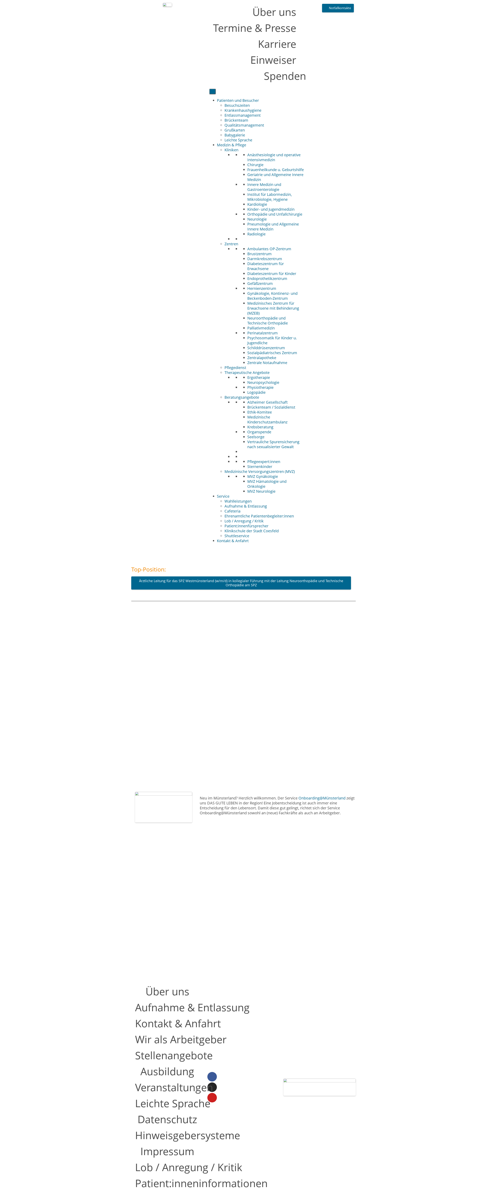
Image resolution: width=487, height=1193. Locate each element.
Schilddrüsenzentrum (266, 347)
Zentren (231, 243)
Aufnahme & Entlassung (245, 506)
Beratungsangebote (241, 397)
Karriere (277, 44)
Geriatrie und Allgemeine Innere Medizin (275, 177)
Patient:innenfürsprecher (246, 525)
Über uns (274, 12)
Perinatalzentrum (262, 333)
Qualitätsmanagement (244, 125)
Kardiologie (257, 204)
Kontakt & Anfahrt (233, 540)
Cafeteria (232, 511)
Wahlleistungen (238, 501)
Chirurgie (255, 164)
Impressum (167, 1151)
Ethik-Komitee (259, 412)
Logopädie (256, 392)
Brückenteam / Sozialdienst (271, 407)
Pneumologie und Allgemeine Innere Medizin (273, 227)
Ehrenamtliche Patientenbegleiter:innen (259, 516)
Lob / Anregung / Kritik (244, 521)
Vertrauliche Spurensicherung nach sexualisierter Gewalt (273, 444)
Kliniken (231, 149)
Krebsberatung (260, 427)
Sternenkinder (259, 466)
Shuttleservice (236, 535)
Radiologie (256, 234)
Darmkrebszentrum (264, 258)
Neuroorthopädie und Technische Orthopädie (267, 321)
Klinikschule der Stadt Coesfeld (251, 530)
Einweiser (273, 60)
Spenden (285, 76)
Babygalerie (234, 135)
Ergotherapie (258, 377)
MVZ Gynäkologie (262, 476)
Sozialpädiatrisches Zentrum (272, 352)
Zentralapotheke (261, 357)
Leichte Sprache (238, 140)
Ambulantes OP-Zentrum (269, 248)
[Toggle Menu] (212, 91)
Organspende (259, 431)
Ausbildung (167, 1071)
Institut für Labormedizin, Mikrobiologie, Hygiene (269, 197)
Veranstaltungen (174, 1087)
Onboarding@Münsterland (321, 798)
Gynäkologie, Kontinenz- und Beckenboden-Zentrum (272, 296)
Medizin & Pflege (231, 144)
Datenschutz (167, 1119)
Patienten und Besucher (238, 100)
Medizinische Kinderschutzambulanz (267, 419)
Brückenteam (236, 120)
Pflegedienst (235, 367)
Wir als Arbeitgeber (181, 1039)
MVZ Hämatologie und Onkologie (266, 484)
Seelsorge (255, 436)
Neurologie (257, 219)
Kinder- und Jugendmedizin (270, 209)
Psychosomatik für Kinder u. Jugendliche (272, 340)
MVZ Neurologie (261, 491)
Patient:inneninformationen (201, 1183)
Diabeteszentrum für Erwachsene (265, 266)
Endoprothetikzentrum (267, 278)
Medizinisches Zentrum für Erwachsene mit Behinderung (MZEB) (273, 308)
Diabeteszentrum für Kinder (271, 273)
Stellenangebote (174, 1055)
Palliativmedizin (261, 328)
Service (223, 496)
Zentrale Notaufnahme (267, 362)
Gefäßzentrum (260, 283)
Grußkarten (234, 130)
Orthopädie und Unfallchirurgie (274, 214)
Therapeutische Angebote (247, 372)
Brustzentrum (259, 253)
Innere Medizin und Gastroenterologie (264, 187)
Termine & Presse (254, 28)
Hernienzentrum (261, 288)
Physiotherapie (260, 387)
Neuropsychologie (263, 382)
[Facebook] (212, 1076)
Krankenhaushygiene (242, 110)
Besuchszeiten (237, 105)
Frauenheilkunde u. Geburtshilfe (275, 169)
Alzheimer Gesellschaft (267, 402)
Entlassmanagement (242, 115)
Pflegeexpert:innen (263, 461)
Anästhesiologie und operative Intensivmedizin (274, 157)
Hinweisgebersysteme (187, 1135)
